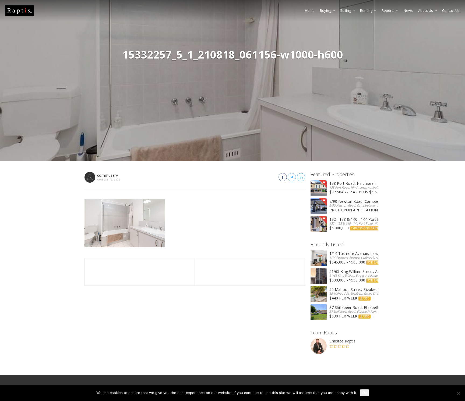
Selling (345, 10)
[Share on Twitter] (292, 177)
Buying (325, 10)
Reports (388, 10)
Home (310, 10)
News (408, 10)
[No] (458, 393)
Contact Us (451, 10)
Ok (364, 393)
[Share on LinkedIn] (301, 177)
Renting (366, 10)
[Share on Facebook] (283, 177)
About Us (425, 10)
